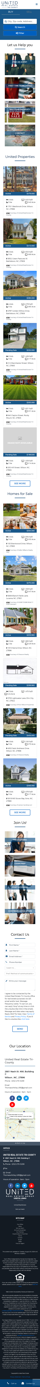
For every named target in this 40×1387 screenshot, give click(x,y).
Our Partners (20, 1232)
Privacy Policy (20, 1016)
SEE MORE (20, 483)
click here (25, 1019)
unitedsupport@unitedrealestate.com (13, 1311)
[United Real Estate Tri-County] (19, 1122)
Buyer (20, 1239)
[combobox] (20, 968)
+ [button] (7, 1110)
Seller (20, 1241)
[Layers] (8, 1117)
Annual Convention (20, 1230)
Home (20, 1236)
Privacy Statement (15, 1377)
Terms (33, 1139)
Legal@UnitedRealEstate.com (26, 1335)
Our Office (20, 1224)
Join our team (20, 1209)
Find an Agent (20, 1243)
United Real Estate (20, 1205)
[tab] (11, 12)
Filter (21, 33)
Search (21, 27)
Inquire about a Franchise (20, 1234)
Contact (20, 1238)
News (20, 1226)
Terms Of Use (26, 1377)
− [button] (7, 1113)
